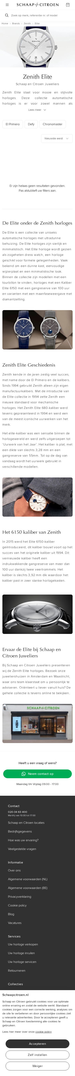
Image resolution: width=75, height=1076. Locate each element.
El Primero (13, 124)
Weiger (37, 1066)
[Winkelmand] (68, 5)
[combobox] (57, 138)
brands (16, 23)
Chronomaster (52, 124)
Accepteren (37, 1044)
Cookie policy (17, 905)
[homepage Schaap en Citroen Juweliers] (37, 5)
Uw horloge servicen (22, 962)
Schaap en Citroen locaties (26, 823)
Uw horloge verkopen (23, 944)
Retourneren (16, 971)
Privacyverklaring (19, 897)
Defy (31, 124)
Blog (11, 914)
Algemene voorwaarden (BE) (27, 888)
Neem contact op (40, 774)
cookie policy (43, 1031)
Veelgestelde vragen (22, 849)
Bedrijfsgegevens (20, 831)
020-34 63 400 (17, 812)
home (5, 23)
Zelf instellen (37, 1055)
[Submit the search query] (6, 15)
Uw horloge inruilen (21, 953)
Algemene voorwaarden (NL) (27, 879)
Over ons (14, 870)
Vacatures (14, 923)
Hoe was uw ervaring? (23, 840)
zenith (27, 23)
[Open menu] (7, 5)
